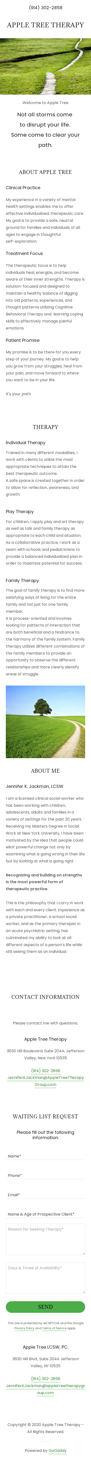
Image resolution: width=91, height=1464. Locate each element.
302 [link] (45, 8)
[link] (45, 24)
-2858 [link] (55, 8)
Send (45, 1307)
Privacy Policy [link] (24, 1328)
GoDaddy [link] (57, 1450)
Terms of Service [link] (54, 1328)
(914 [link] (33, 8)
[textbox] (45, 1153)
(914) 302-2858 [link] (45, 1071)
